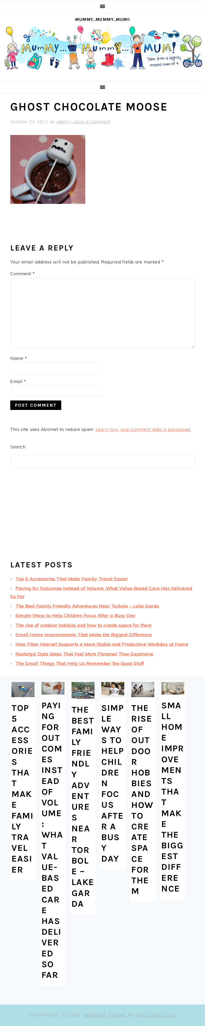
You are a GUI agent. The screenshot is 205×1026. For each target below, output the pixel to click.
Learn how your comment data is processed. (143, 429)
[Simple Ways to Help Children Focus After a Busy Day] (112, 689)
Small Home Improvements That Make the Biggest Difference (84, 635)
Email (18, 381)
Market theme (105, 1015)
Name (18, 358)
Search (17, 447)
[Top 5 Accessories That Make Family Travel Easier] (23, 689)
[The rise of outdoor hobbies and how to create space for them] (142, 689)
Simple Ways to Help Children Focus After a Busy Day (76, 615)
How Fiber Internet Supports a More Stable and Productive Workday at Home (102, 644)
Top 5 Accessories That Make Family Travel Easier (72, 579)
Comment (22, 273)
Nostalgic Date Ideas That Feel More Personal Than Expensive (85, 654)
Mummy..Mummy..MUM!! (102, 19)
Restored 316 (156, 1015)
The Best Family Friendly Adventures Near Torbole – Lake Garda (87, 606)
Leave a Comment (90, 122)
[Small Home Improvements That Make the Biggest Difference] (172, 688)
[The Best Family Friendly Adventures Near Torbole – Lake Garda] (83, 690)
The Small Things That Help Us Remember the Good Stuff (80, 663)
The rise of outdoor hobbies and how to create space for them (84, 625)
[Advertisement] (102, 516)
